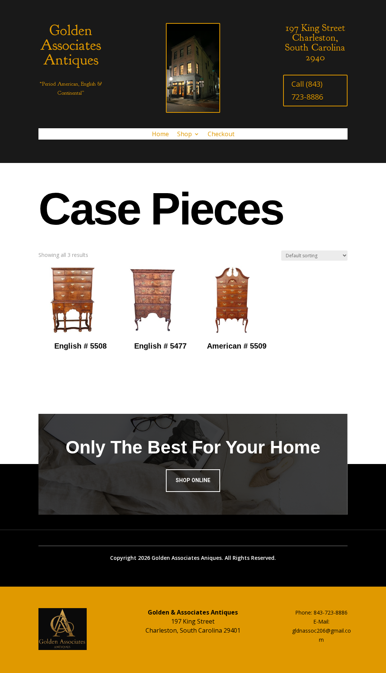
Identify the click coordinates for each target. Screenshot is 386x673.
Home (160, 134)
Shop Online (193, 480)
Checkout (221, 134)
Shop (184, 134)
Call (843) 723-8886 (307, 90)
